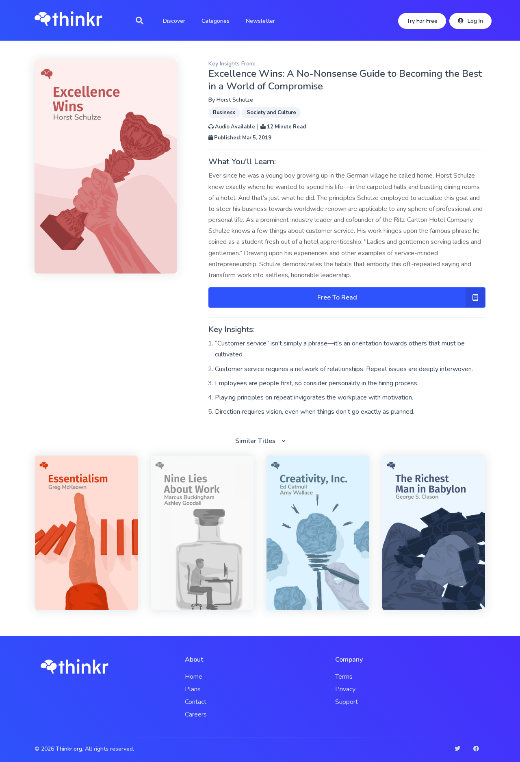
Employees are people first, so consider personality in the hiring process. (316, 383)
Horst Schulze (235, 100)
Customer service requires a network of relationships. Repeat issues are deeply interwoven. (344, 369)
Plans (193, 689)
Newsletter (260, 21)
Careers (196, 714)
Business (224, 112)
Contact (195, 701)
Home (193, 676)
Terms (344, 676)
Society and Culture (271, 112)
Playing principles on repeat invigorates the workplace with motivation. (314, 397)
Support (346, 701)
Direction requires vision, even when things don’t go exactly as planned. (314, 411)
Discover (174, 21)
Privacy (345, 689)
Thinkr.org (69, 749)
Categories (216, 21)
